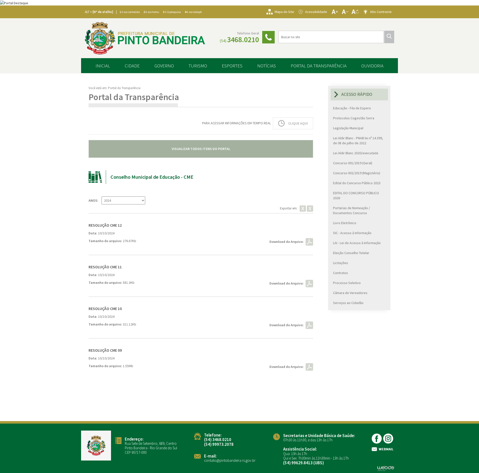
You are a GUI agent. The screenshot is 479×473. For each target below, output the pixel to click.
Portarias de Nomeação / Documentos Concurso (351, 210)
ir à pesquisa (172, 12)
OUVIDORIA (372, 66)
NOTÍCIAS (266, 66)
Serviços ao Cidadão (348, 303)
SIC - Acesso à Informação (352, 233)
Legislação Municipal (348, 128)
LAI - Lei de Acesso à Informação (357, 243)
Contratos (340, 273)
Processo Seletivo (347, 283)
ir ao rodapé (193, 12)
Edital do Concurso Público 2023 (356, 183)
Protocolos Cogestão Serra (353, 118)
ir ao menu (151, 12)
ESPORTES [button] (232, 66)
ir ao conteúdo (130, 12)
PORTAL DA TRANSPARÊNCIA (319, 66)
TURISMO (198, 66)
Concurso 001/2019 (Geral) (352, 163)
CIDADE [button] (132, 66)
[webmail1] (383, 449)
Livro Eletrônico (344, 223)
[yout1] (388, 439)
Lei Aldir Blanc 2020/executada (355, 153)
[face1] (377, 439)
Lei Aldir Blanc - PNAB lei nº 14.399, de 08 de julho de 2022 (358, 140)
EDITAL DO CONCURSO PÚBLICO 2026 (356, 195)
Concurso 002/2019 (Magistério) (356, 173)
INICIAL (103, 66)
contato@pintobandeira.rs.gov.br (229, 460)
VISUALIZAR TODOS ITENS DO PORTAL (201, 149)
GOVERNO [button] (164, 66)
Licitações (340, 263)
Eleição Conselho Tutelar (351, 253)
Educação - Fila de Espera (352, 108)
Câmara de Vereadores (350, 293)
